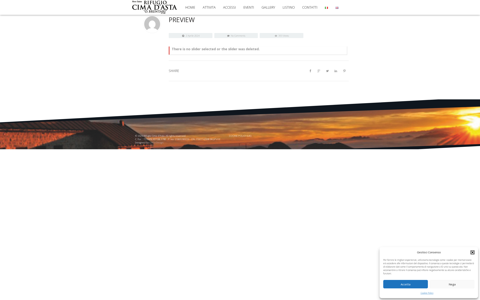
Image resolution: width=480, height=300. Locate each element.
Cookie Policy (427, 293)
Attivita (209, 7)
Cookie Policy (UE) (240, 135)
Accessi (229, 7)
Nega (452, 284)
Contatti (309, 7)
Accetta (405, 284)
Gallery (268, 7)
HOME (190, 7)
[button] (472, 252)
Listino (289, 7)
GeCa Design (156, 142)
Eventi (248, 7)
